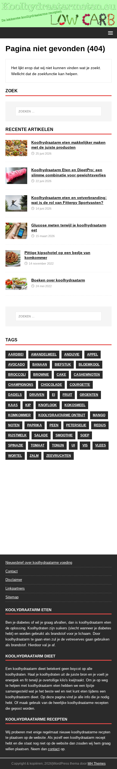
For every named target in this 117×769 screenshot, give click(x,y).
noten (14, 425)
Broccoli (17, 374)
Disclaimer (13, 580)
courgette (80, 385)
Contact (11, 571)
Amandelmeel (44, 354)
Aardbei (15, 354)
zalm (34, 456)
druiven (36, 395)
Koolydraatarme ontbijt (61, 415)
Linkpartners (15, 588)
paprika (34, 425)
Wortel (15, 456)
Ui (73, 445)
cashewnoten (87, 374)
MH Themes (97, 763)
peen (54, 425)
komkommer (19, 415)
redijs (100, 425)
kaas (13, 405)
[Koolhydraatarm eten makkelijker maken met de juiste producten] (16, 153)
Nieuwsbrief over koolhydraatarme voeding (38, 562)
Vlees (100, 445)
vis (85, 445)
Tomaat (37, 445)
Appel (92, 354)
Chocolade (51, 385)
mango (99, 415)
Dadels (15, 395)
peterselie (76, 425)
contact (54, 749)
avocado (16, 364)
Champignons (20, 385)
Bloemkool (89, 364)
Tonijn (58, 445)
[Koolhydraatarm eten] (58, 24)
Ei (53, 395)
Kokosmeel (74, 405)
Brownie (41, 374)
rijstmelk (17, 435)
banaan (39, 364)
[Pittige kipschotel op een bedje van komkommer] (12, 263)
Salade (41, 435)
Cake (61, 374)
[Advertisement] (58, 505)
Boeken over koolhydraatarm (58, 280)
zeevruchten (58, 456)
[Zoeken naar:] (58, 111)
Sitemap (12, 597)
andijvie (71, 354)
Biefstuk (63, 364)
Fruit (67, 395)
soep (84, 435)
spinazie (15, 445)
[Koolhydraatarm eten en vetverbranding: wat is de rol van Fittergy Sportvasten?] (16, 208)
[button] (109, 32)
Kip (28, 405)
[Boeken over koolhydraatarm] (16, 286)
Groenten (89, 395)
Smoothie (64, 435)
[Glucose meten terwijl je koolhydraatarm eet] (16, 236)
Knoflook (47, 405)
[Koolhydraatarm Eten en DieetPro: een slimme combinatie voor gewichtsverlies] (16, 181)
